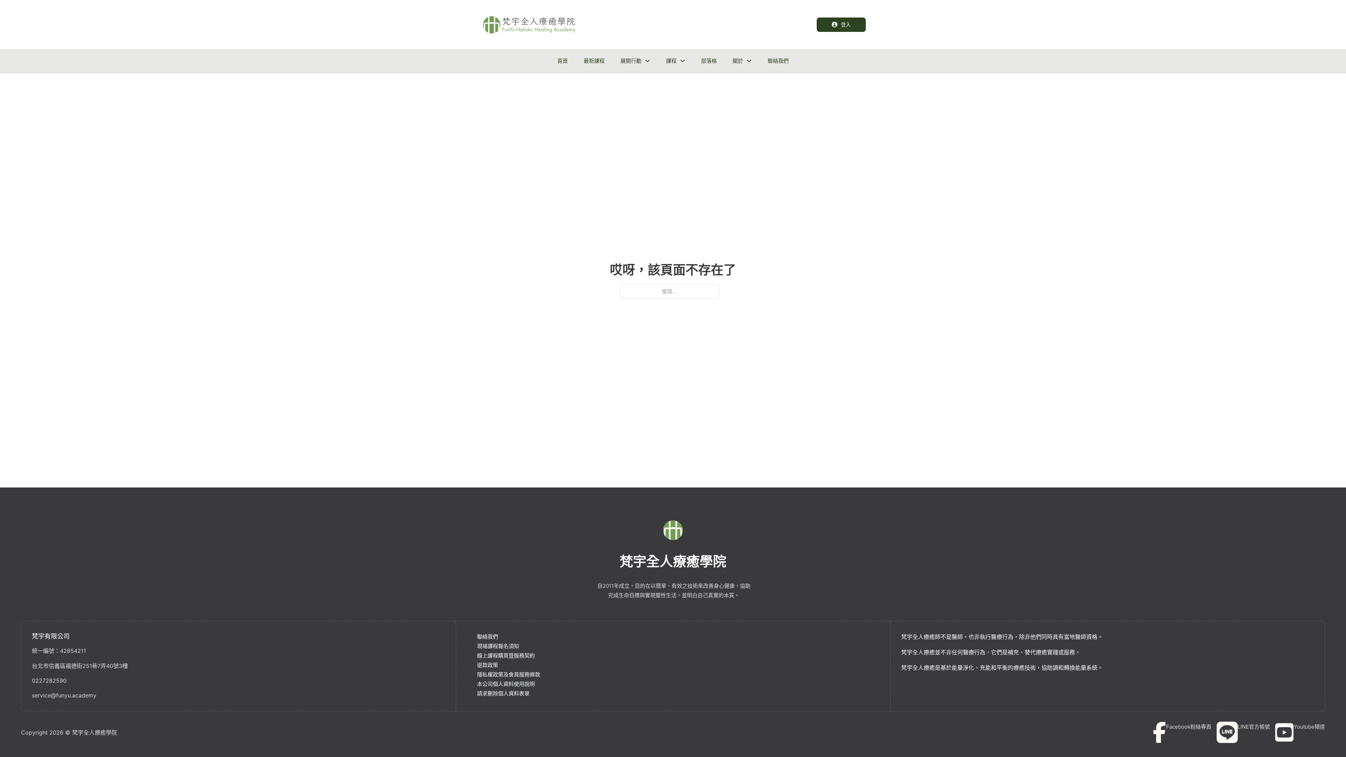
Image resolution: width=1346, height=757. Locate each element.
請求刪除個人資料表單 (503, 693)
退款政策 (487, 665)
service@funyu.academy (64, 695)
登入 (846, 24)
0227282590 (49, 680)
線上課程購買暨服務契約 (506, 655)
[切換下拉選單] (647, 60)
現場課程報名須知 (498, 646)
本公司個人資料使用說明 (506, 684)
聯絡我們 (778, 60)
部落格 (709, 60)
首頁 (562, 60)
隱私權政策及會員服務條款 (508, 674)
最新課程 (594, 60)
